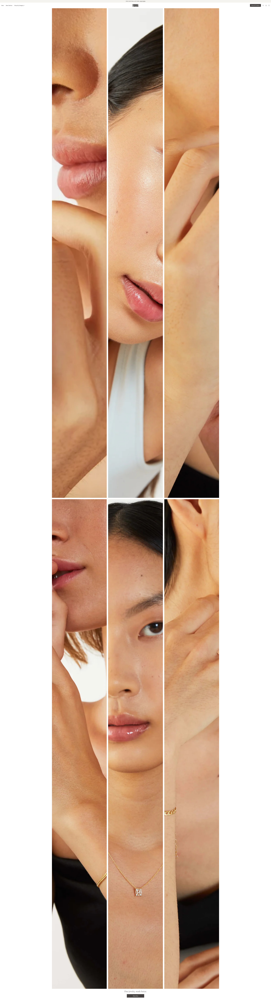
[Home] (135, 5)
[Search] (263, 5)
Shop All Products (255, 5)
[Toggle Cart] (269, 5)
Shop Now (142, 1)
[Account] (266, 5)
